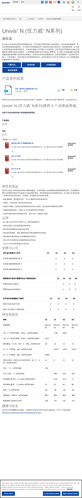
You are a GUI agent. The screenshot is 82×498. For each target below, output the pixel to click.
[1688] (54, 2)
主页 (20, 18)
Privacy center (8, 493)
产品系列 (40, 18)
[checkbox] (3, 124)
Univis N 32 (16, 169)
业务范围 (15, 2)
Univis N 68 (16, 156)
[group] (40, 124)
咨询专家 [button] (31, 65)
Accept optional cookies (51, 493)
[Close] (78, 483)
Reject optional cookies (70, 493)
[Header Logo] (6, 2)
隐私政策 (69, 489)
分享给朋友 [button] (51, 65)
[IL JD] (42, 2)
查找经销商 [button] (12, 70)
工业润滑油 (31, 18)
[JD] (50, 2)
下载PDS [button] (12, 65)
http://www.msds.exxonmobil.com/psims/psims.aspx (21, 413)
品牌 (22, 2)
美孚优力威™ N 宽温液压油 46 (22, 143)
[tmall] (46, 2)
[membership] (59, 2)
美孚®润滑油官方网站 (9, 18)
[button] (79, 9)
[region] (41, 489)
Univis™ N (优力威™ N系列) (54, 18)
